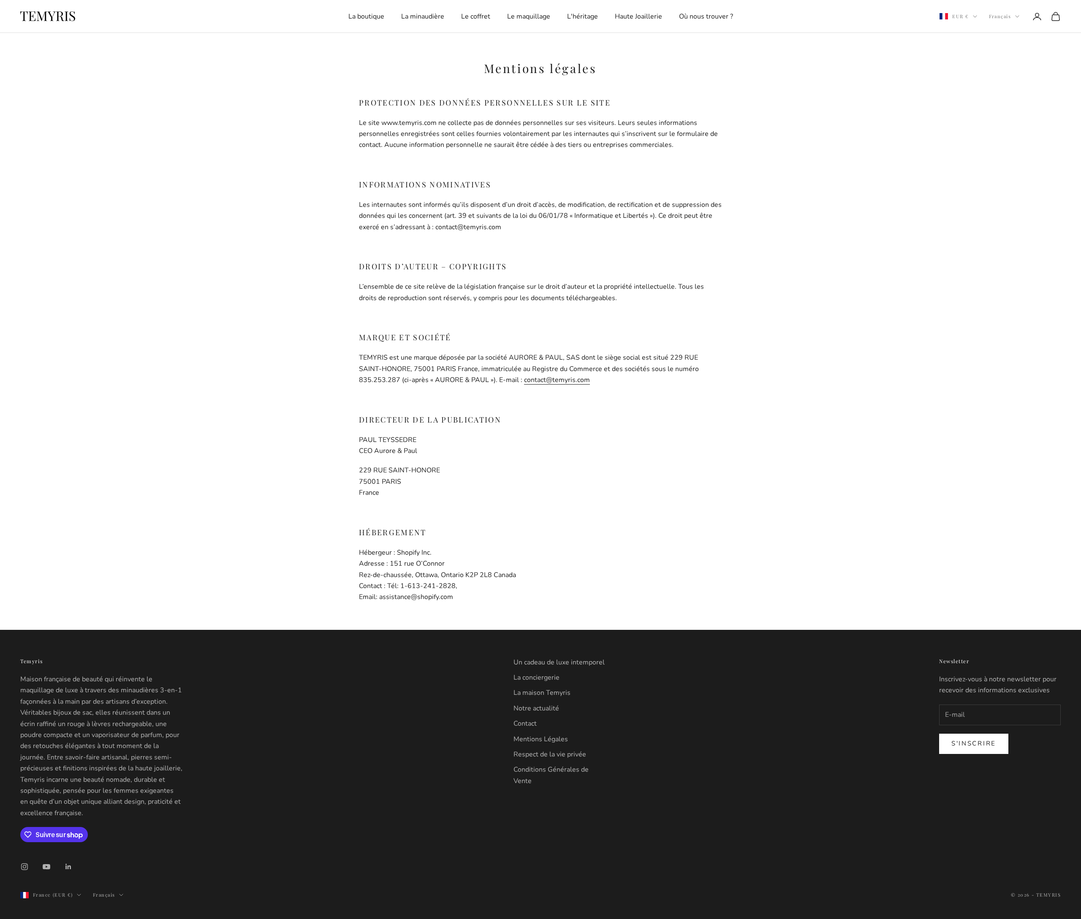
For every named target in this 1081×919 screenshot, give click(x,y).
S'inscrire (540, 562)
